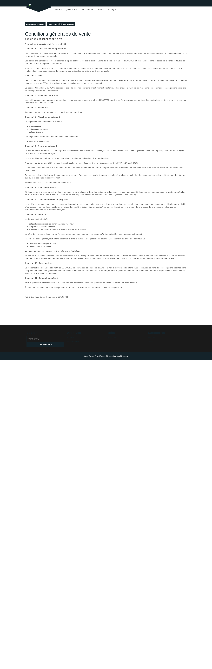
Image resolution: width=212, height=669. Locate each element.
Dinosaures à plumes (35, 24)
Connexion (111, 338)
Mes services (87, 10)
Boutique (112, 10)
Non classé (152, 338)
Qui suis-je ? (71, 10)
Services (151, 342)
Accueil (58, 10)
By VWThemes (120, 356)
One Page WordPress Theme (98, 356)
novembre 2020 (73, 342)
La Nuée (100, 10)
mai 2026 (70, 338)
